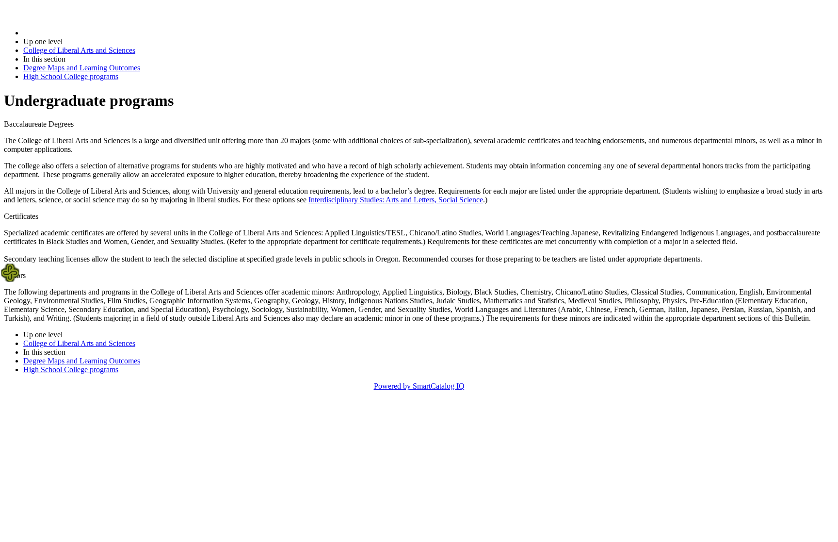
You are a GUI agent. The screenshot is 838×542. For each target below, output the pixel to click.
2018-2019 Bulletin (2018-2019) (73, 33)
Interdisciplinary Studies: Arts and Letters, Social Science (395, 200)
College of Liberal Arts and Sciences (79, 50)
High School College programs (70, 76)
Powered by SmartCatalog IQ (419, 386)
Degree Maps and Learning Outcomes (81, 68)
